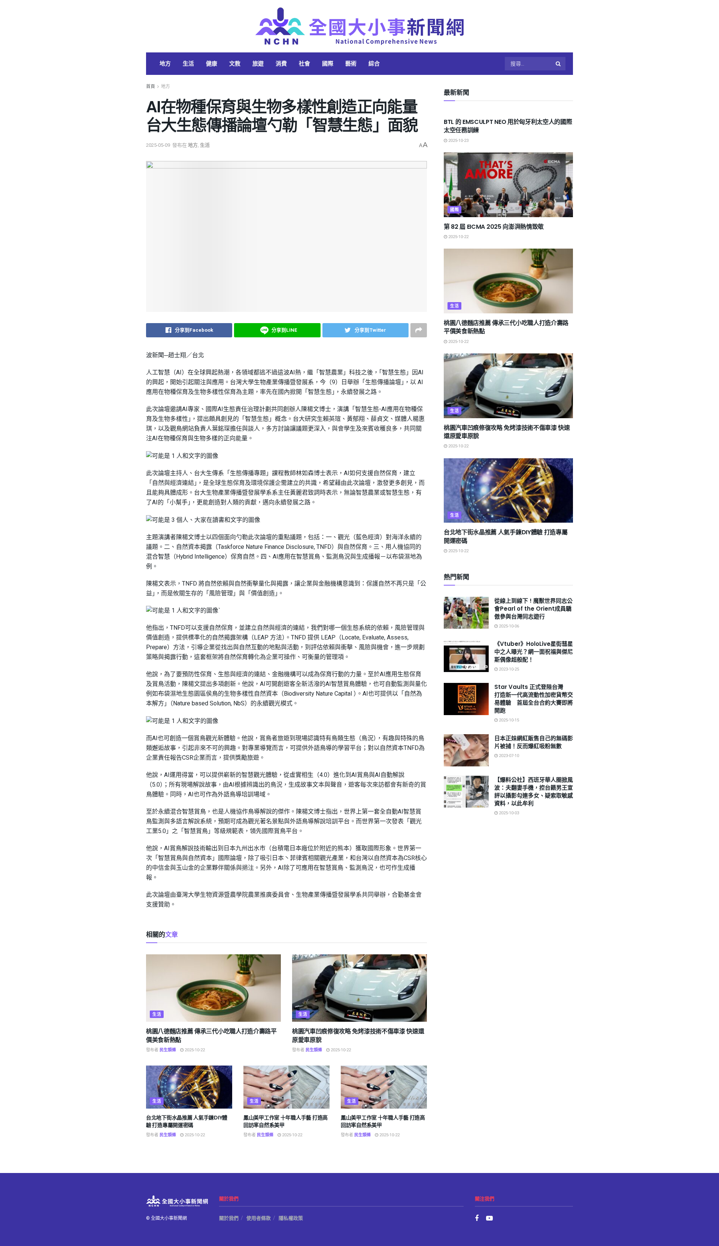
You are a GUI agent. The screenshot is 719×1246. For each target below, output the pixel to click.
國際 (327, 63)
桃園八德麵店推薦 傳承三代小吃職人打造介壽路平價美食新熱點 (211, 1035)
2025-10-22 (194, 1050)
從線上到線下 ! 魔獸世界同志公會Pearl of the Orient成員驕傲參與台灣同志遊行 (533, 608)
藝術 (351, 63)
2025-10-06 (508, 626)
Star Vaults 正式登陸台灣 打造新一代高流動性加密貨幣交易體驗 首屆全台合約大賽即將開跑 (533, 698)
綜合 (374, 63)
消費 (281, 63)
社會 (304, 63)
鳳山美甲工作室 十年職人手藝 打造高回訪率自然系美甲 (285, 1121)
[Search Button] (558, 63)
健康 (211, 63)
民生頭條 (168, 1050)
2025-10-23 (457, 140)
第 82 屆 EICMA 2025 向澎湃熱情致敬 (494, 226)
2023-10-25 (508, 669)
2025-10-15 (508, 720)
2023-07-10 (508, 756)
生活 (188, 63)
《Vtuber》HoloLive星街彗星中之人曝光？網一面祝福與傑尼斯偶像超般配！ (533, 651)
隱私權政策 (291, 1218)
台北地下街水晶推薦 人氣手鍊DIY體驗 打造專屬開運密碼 (186, 1121)
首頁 (150, 86)
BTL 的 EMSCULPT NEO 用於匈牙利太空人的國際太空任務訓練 (508, 126)
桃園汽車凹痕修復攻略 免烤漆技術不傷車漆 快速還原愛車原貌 (358, 1035)
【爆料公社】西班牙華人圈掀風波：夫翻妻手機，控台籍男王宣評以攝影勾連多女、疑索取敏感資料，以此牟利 (533, 791)
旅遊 (258, 63)
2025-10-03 (508, 813)
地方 (165, 63)
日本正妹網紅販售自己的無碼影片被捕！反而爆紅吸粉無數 (533, 742)
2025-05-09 (158, 145)
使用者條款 (258, 1218)
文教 (234, 63)
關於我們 (229, 1218)
